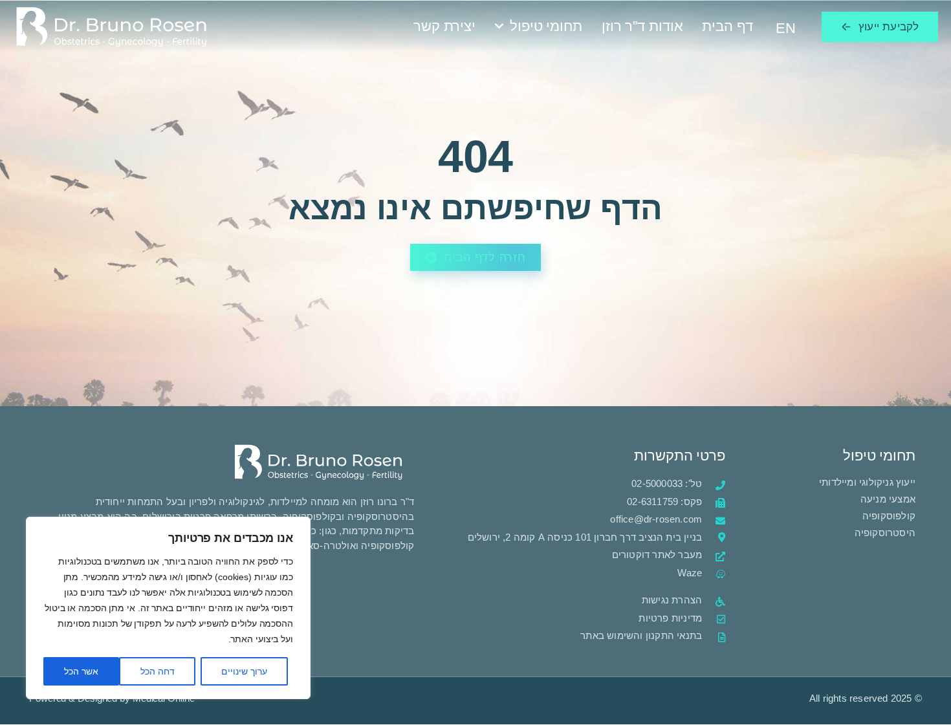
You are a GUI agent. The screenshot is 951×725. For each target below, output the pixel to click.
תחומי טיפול (546, 26)
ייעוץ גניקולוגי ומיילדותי (865, 482)
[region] (168, 608)
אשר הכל (81, 671)
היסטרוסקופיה (885, 532)
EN (786, 28)
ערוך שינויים (244, 671)
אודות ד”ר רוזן (642, 26)
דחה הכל (157, 671)
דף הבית (727, 26)
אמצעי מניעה (887, 498)
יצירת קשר (444, 26)
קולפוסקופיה (888, 515)
